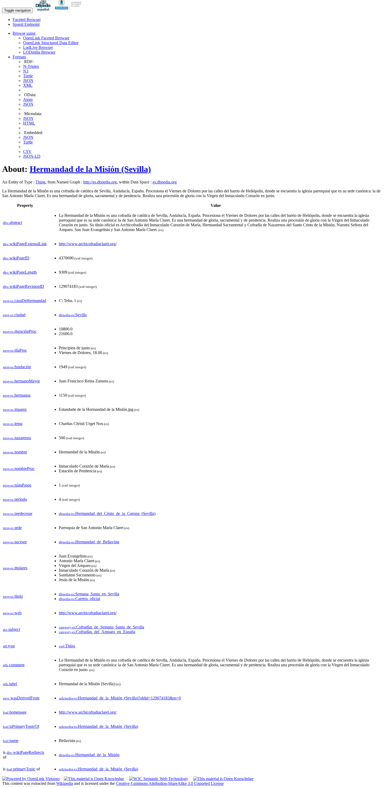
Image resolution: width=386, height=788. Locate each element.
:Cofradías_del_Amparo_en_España (97, 632)
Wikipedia (64, 783)
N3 (25, 71)
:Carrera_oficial (79, 598)
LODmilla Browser (39, 52)
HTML (29, 123)
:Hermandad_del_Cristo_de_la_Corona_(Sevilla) (107, 513)
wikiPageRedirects (25, 752)
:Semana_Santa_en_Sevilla (89, 594)
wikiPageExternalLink (25, 244)
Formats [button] (19, 57)
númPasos (17, 485)
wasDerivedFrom (21, 698)
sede (12, 527)
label (10, 684)
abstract (12, 222)
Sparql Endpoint (26, 24)
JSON (28, 80)
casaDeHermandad (24, 300)
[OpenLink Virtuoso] (31, 778)
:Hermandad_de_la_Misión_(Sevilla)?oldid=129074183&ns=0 (120, 698)
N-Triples (31, 66)
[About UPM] (69, 10)
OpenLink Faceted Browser (46, 38)
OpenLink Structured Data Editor (51, 42)
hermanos (16, 395)
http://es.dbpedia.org (100, 182)
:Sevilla (73, 315)
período (15, 499)
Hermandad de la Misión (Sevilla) (90, 169)
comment (13, 665)
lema (12, 423)
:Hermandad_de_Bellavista (89, 542)
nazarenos (17, 438)
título (13, 596)
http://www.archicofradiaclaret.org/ (88, 244)
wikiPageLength (20, 272)
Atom (28, 99)
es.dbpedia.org (165, 182)
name (10, 740)
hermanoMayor (21, 381)
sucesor (15, 542)
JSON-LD (31, 156)
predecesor (17, 513)
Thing (40, 182)
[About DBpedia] (43, 10)
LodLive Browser (38, 47)
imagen (15, 409)
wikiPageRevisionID (23, 286)
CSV (27, 151)
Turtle (28, 76)
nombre (15, 452)
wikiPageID (16, 258)
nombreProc (19, 468)
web (12, 613)
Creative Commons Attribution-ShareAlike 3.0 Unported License (170, 783)
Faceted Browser (27, 19)
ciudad (14, 315)
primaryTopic (21, 769)
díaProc (15, 350)
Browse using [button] (24, 33)
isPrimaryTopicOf (21, 726)
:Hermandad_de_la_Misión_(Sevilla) (98, 726)
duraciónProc (19, 331)
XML (28, 85)
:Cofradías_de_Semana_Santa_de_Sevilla (101, 627)
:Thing (67, 646)
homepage (15, 712)
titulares (15, 568)
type (9, 646)
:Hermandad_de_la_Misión (89, 755)
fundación (17, 367)
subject (11, 629)
